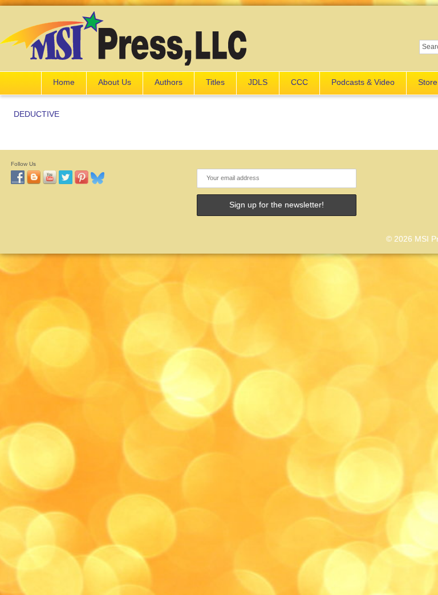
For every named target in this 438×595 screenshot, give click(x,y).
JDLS (257, 82)
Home (64, 82)
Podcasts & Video (363, 82)
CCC (299, 82)
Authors (168, 82)
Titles (215, 82)
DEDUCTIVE (36, 114)
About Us (114, 82)
